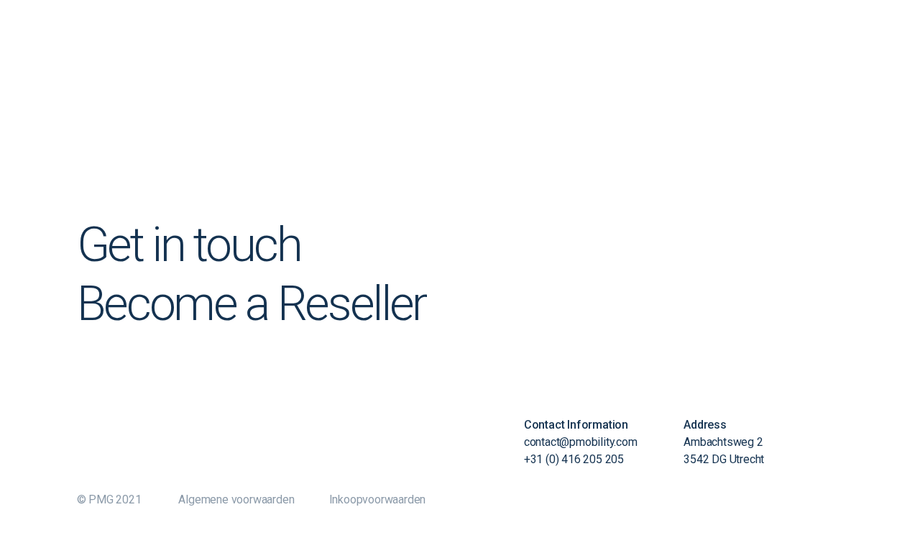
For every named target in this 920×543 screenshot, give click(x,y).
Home (825, 35)
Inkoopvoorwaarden (377, 499)
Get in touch (189, 244)
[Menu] (784, 32)
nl (879, 35)
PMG (748, 35)
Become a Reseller (251, 303)
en (863, 35)
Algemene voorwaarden (236, 499)
